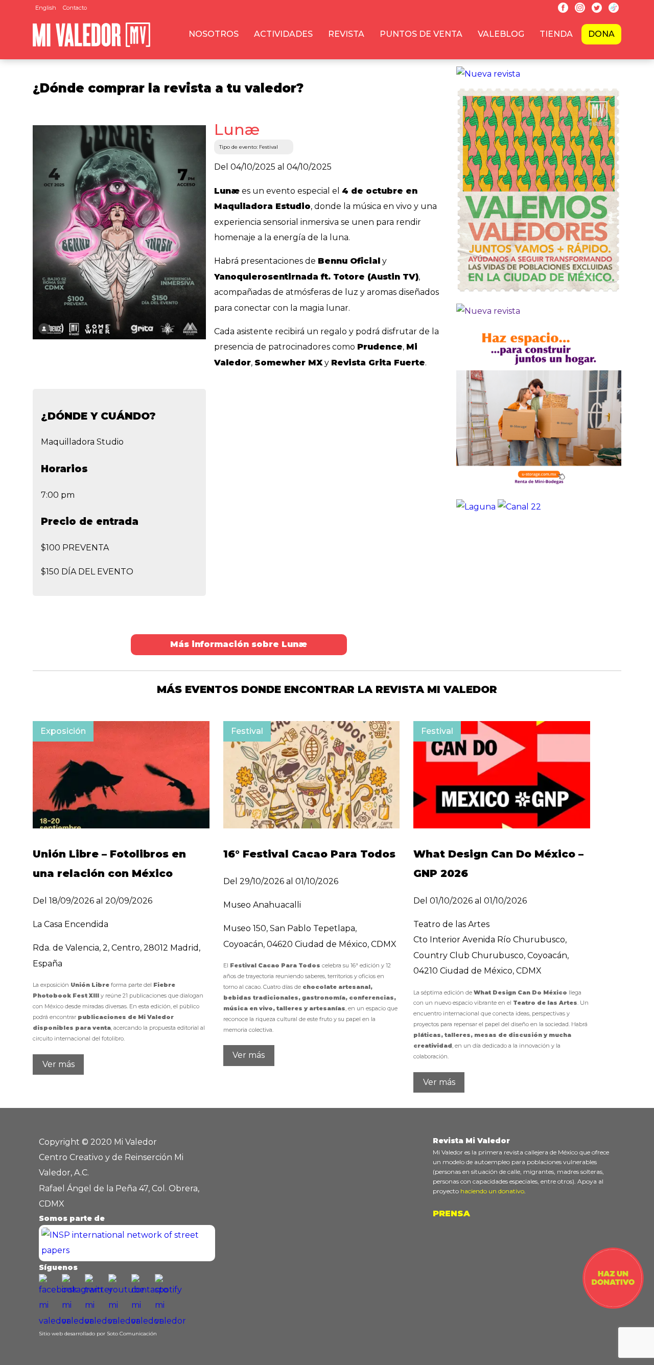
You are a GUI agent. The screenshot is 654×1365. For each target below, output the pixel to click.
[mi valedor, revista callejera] (91, 45)
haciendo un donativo (492, 1191)
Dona (601, 34)
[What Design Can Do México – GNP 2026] (501, 825)
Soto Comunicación (132, 1333)
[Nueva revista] (488, 74)
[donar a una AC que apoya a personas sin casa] (613, 1306)
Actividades (283, 34)
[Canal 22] (519, 507)
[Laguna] (476, 507)
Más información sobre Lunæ (238, 644)
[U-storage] (538, 491)
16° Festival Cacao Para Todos (309, 854)
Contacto (75, 7)
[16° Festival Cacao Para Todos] (311, 825)
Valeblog (501, 34)
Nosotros (214, 34)
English (45, 7)
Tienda (556, 34)
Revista (346, 34)
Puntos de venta (421, 34)
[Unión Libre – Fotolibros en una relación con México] (121, 825)
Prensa (451, 1213)
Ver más (58, 1064)
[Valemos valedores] (538, 295)
